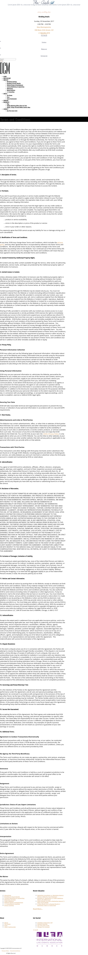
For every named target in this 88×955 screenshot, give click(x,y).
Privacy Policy (5, 950)
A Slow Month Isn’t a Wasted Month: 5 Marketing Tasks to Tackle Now (48, 904)
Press (5, 925)
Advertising (7, 895)
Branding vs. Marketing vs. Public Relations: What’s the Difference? (50, 899)
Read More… (38, 909)
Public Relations (9, 901)
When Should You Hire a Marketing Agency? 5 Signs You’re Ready (50, 901)
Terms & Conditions (15, 950)
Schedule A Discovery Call (44, 922)
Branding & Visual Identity (12, 897)
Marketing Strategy (10, 900)
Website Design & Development (13, 902)
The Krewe (7, 924)
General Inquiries (42, 924)
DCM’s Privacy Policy (51, 434)
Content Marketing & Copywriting (14, 898)
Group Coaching (9, 905)
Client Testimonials (10, 927)
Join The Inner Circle (43, 925)
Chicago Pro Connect (43, 927)
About (6, 922)
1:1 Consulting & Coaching (12, 904)
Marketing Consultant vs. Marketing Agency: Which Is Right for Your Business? (50, 896)
